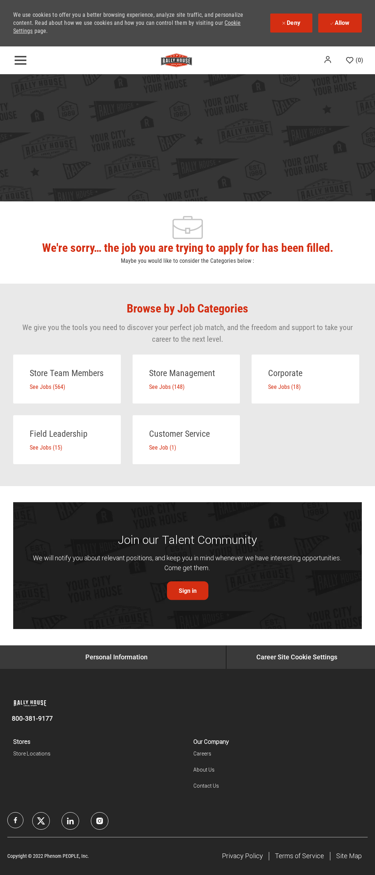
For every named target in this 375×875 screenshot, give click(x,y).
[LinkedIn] (41, 821)
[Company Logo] (176, 60)
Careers (202, 754)
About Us (204, 770)
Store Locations (32, 754)
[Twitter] (70, 821)
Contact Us (206, 786)
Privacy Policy (242, 856)
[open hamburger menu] (20, 60)
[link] (187, 591)
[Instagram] (99, 821)
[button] (328, 59)
